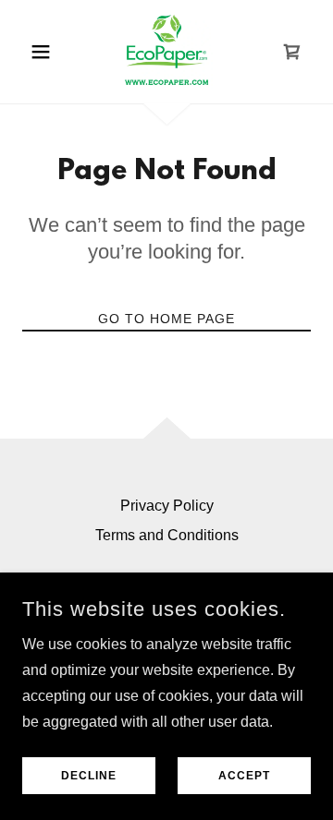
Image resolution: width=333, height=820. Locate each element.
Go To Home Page (166, 318)
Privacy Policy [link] (167, 505)
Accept (244, 775)
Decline (89, 775)
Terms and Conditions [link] (167, 535)
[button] (44, 51)
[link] (166, 52)
